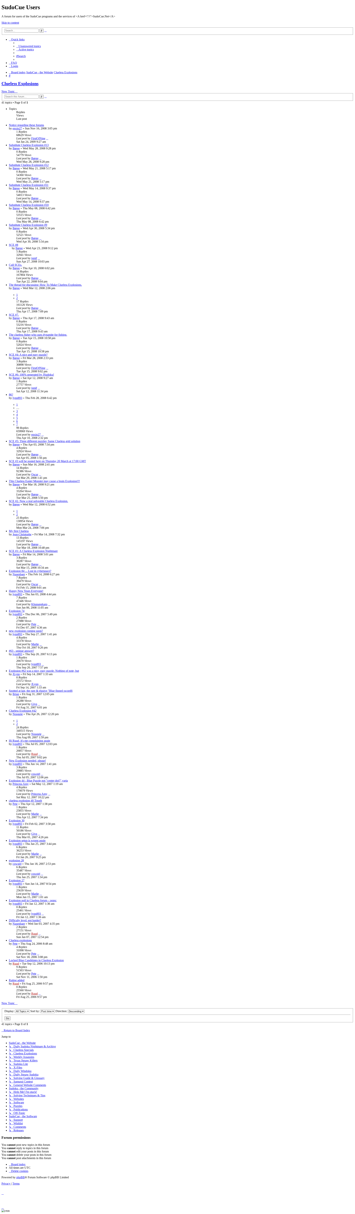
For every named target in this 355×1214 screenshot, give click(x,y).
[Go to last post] (47, 138)
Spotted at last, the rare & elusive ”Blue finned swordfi (40, 690)
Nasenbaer (19, 574)
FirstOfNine (38, 138)
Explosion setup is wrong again (27, 840)
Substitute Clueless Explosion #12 (29, 165)
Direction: (61, 1011)
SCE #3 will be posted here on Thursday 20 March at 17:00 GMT (47, 461)
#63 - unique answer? (21, 650)
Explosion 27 (16, 880)
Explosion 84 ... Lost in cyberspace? (30, 571)
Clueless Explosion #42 (22, 710)
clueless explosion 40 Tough (25, 800)
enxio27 (17, 128)
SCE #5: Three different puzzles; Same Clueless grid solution (44, 441)
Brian (16, 694)
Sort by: (35, 1011)
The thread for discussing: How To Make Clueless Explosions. (45, 284)
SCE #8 (13, 244)
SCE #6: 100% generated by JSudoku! (31, 374)
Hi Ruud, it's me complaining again (29, 740)
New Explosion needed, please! (27, 760)
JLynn (16, 674)
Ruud (34, 754)
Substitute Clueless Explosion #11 (28, 185)
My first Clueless (19, 531)
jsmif (34, 258)
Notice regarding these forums (26, 125)
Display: (9, 1011)
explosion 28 (16, 860)
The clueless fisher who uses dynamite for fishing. (38, 334)
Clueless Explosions (19, 83)
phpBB (20, 1177)
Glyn (34, 704)
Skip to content (10, 22)
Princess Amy (21, 783)
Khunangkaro (39, 604)
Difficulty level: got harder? (25, 920)
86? (11, 394)
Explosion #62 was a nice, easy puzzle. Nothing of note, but (44, 670)
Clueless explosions (20, 940)
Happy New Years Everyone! (26, 590)
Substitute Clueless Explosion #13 (29, 145)
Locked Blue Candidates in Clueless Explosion (36, 960)
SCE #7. (14, 314)
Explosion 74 (16, 610)
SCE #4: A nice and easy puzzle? (28, 354)
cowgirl (35, 774)
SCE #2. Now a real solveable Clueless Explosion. (38, 501)
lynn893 (17, 397)
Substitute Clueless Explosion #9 (28, 224)
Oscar (34, 474)
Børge (16, 148)
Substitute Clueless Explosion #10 (29, 204)
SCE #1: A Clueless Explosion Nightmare (33, 551)
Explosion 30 (16, 820)
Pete (33, 624)
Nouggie (18, 714)
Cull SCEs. (15, 264)
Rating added (16, 980)
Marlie (35, 644)
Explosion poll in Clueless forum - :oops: (33, 900)
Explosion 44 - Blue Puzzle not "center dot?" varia (38, 780)
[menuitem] (28, 46)
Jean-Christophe (22, 534)
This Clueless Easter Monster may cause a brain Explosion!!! (44, 481)
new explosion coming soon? (26, 630)
